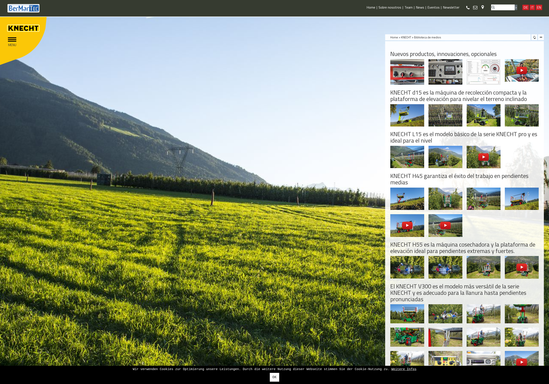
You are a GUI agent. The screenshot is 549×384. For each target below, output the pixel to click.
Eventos (433, 7)
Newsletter (451, 7)
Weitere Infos (403, 369)
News (420, 7)
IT (532, 7)
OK (274, 377)
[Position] (483, 7)
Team (408, 7)
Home (371, 7)
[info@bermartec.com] (475, 7)
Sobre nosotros (390, 7)
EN (539, 7)
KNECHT (406, 37)
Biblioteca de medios (427, 37)
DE (525, 7)
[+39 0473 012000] (468, 7)
